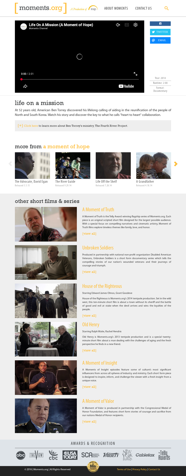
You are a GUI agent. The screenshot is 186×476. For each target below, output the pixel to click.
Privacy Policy (139, 469)
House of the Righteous (102, 286)
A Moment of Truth (98, 210)
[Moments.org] (42, 8)
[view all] (89, 233)
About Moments (116, 9)
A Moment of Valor (98, 401)
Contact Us (143, 9)
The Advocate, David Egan (31, 182)
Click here (31, 125)
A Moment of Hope (66, 146)
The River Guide (65, 182)
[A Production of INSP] (83, 8)
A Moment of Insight (99, 363)
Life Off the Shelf (106, 182)
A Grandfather (145, 182)
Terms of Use (124, 469)
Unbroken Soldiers (98, 248)
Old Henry (90, 325)
